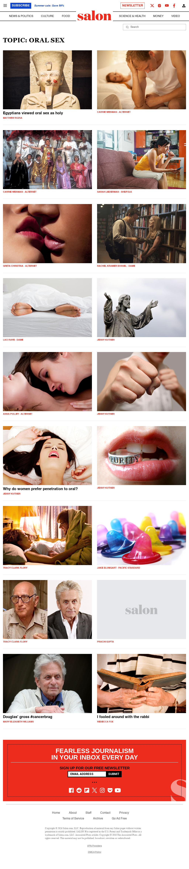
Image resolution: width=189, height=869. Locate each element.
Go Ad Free (119, 818)
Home (56, 812)
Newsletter (132, 5)
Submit (113, 774)
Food (66, 16)
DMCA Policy (94, 852)
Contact (105, 812)
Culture (47, 16)
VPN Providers (94, 846)
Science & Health (132, 16)
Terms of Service (73, 818)
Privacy (124, 812)
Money (158, 16)
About (73, 812)
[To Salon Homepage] (94, 15)
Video (175, 16)
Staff (88, 812)
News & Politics (21, 16)
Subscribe (21, 5)
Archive (98, 818)
